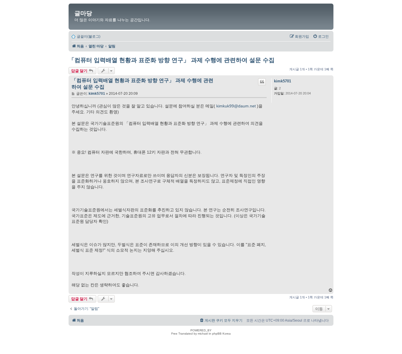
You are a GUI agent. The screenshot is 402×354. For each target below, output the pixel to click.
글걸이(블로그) (88, 36)
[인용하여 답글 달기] (262, 81)
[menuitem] (321, 36)
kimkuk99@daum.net (236, 106)
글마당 (83, 13)
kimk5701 (282, 81)
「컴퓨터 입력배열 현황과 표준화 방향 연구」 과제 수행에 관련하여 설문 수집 (172, 60)
